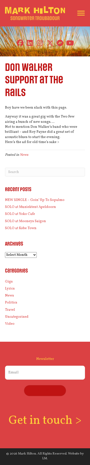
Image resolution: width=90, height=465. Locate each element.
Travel (10, 310)
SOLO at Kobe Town (20, 228)
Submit (45, 390)
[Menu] (81, 13)
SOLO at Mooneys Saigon (25, 221)
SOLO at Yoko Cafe (20, 214)
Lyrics (10, 288)
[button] (20, 43)
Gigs (9, 281)
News (24, 155)
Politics (11, 302)
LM (44, 458)
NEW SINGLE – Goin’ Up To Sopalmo (34, 200)
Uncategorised (16, 316)
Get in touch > (45, 420)
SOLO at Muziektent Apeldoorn (30, 207)
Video (9, 323)
